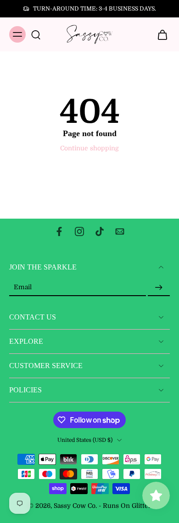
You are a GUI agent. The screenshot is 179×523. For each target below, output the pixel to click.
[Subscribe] (159, 287)
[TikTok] (100, 231)
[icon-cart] (160, 34)
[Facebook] (59, 231)
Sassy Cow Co (74, 505)
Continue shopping (89, 148)
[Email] (120, 231)
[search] (36, 34)
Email (23, 287)
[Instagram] (79, 231)
